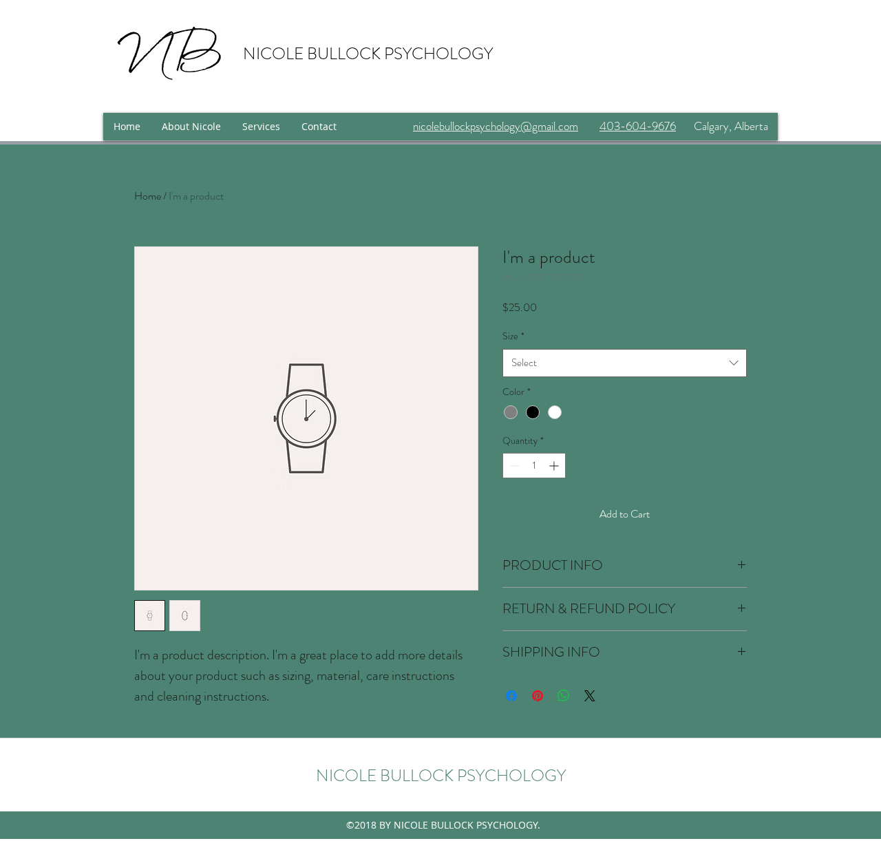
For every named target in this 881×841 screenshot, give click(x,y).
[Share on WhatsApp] (563, 696)
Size (513, 336)
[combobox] (624, 363)
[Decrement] (513, 466)
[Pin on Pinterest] (537, 696)
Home (147, 196)
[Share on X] (590, 696)
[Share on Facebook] (511, 696)
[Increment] (555, 466)
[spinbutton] (534, 466)
